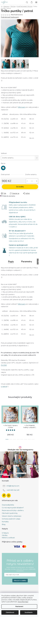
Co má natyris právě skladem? (13, 508)
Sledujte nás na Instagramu (20, 450)
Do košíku (20, 187)
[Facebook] (4, 495)
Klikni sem (21, 107)
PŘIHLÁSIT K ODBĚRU (20, 580)
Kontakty (5, 522)
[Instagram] (9, 495)
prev (1, 412)
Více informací (23, 602)
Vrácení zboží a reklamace (11, 516)
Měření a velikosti (8, 538)
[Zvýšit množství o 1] (36, 181)
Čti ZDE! (4, 365)
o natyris (4, 386)
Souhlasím (29, 612)
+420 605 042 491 (13, 490)
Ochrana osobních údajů (11, 519)
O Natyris (5, 533)
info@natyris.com (13, 486)
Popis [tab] (11, 261)
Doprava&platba (8, 505)
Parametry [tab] (26, 261)
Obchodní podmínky (10, 513)
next (38, 412)
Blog (3, 524)
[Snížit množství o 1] (27, 181)
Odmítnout (10, 612)
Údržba (4, 535)
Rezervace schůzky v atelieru (13, 510)
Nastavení (19, 606)
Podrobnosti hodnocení (10, 17)
